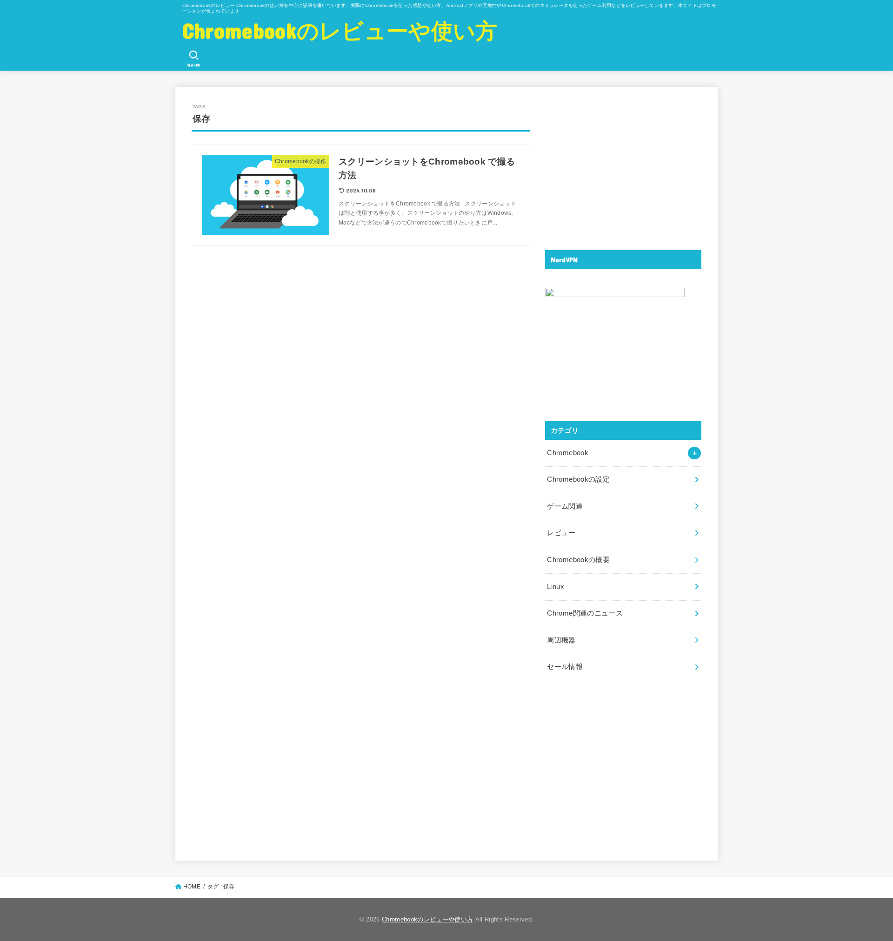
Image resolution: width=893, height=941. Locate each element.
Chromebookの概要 (578, 559)
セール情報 (565, 666)
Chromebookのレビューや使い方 (340, 30)
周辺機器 (561, 640)
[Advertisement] (623, 168)
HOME (191, 886)
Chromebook (567, 453)
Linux (555, 586)
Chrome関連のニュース (585, 613)
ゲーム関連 (565, 506)
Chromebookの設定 (578, 479)
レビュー (561, 533)
